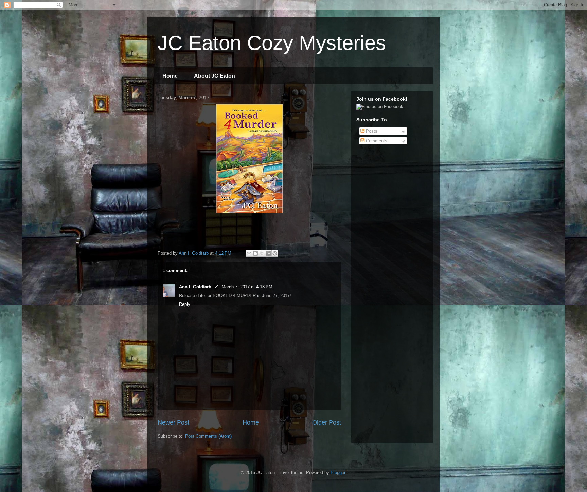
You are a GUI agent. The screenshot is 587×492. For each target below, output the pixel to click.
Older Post (326, 422)
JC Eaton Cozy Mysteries (272, 43)
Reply (184, 304)
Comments (375, 140)
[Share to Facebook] (268, 253)
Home (170, 76)
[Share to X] (262, 253)
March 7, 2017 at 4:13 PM (246, 286)
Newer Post (173, 422)
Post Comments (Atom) (208, 436)
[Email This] (249, 253)
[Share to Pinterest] (274, 253)
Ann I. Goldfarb (195, 286)
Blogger (338, 472)
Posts (370, 131)
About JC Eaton (214, 76)
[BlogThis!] (255, 253)
